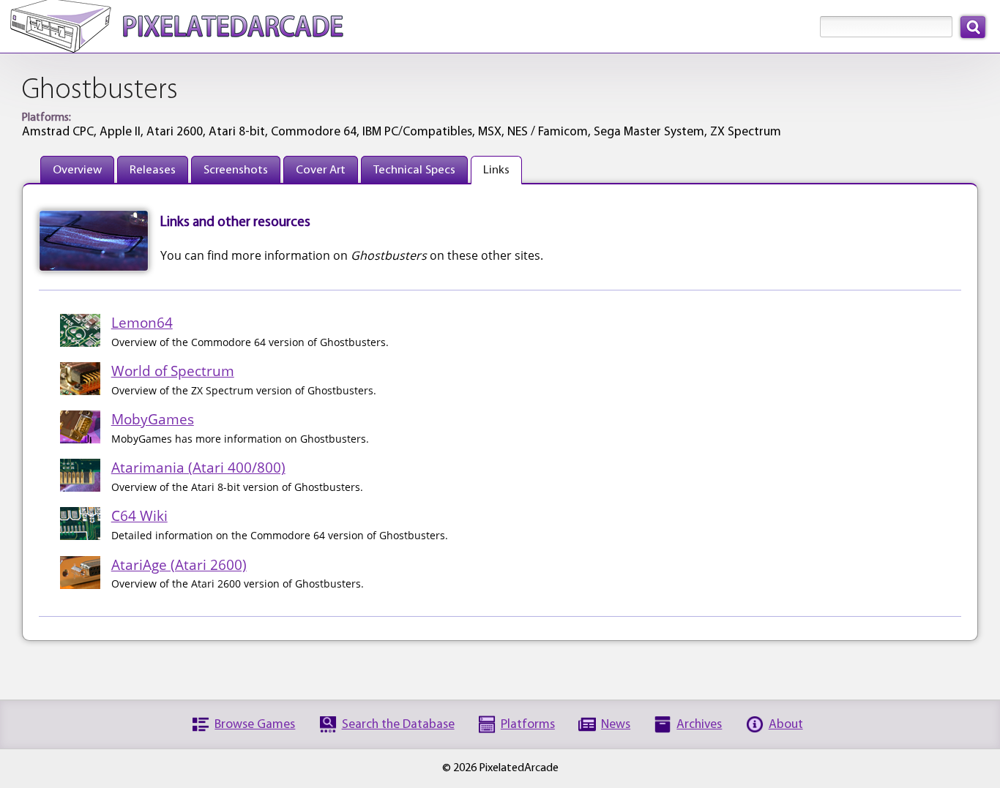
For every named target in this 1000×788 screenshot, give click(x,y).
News (615, 724)
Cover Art (321, 170)
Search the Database (398, 724)
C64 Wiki (139, 515)
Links (496, 170)
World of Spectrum (172, 370)
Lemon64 (142, 322)
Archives (699, 724)
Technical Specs (414, 170)
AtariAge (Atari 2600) (179, 564)
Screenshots (236, 170)
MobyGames (152, 419)
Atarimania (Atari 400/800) (198, 467)
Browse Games (254, 724)
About (786, 724)
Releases (153, 170)
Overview (77, 170)
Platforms (528, 724)
